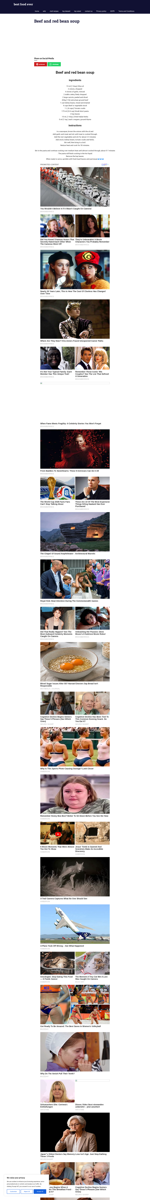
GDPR (112, 11)
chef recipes (54, 11)
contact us (88, 11)
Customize (13, 1191)
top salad (77, 11)
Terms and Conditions (126, 11)
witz (44, 11)
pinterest (42, 64)
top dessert (66, 11)
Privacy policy (101, 11)
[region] (26, 1185)
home (37, 11)
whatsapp (55, 64)
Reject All (27, 1191)
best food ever (23, 4)
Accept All (40, 1191)
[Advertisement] (75, 39)
